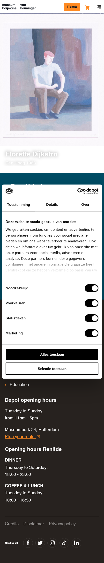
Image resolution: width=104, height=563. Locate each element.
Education (19, 385)
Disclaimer (33, 524)
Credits (12, 524)
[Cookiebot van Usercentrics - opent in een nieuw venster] (77, 191)
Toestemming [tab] (18, 204)
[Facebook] (28, 543)
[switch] (91, 303)
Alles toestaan (52, 354)
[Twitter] (40, 543)
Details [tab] (52, 204)
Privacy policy (62, 524)
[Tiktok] (64, 543)
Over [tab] (85, 204)
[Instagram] (52, 543)
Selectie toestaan (52, 369)
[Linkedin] (76, 543)
